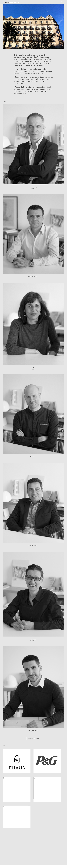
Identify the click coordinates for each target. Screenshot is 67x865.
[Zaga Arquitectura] (12, 2)
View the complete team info (33, 738)
